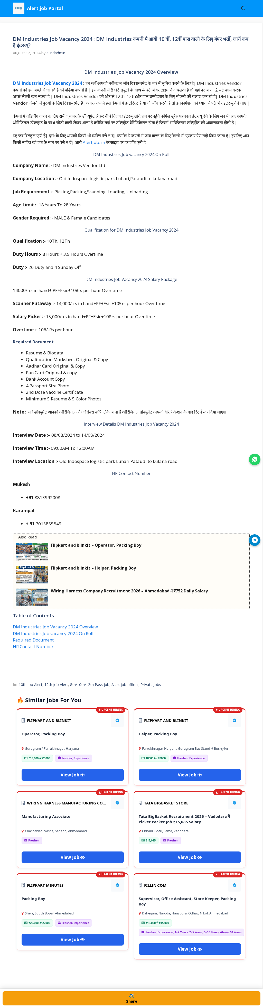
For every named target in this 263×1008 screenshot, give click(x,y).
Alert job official (124, 684)
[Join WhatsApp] (254, 459)
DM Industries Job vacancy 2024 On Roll (53, 633)
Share (131, 998)
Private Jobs (150, 684)
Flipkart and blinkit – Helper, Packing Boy (93, 568)
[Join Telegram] (254, 540)
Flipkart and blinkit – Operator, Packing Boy (96, 545)
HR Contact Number (33, 646)
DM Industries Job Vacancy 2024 (47, 83)
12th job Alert (56, 684)
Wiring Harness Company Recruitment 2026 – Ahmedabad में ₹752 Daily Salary (129, 591)
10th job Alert (30, 684)
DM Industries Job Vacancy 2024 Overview (55, 627)
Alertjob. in (94, 142)
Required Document (33, 640)
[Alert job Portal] (18, 8)
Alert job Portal (45, 8)
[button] (243, 8)
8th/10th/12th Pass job (89, 684)
